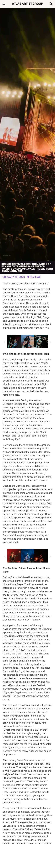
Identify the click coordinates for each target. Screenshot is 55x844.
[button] (3, 3)
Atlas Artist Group (27, 4)
